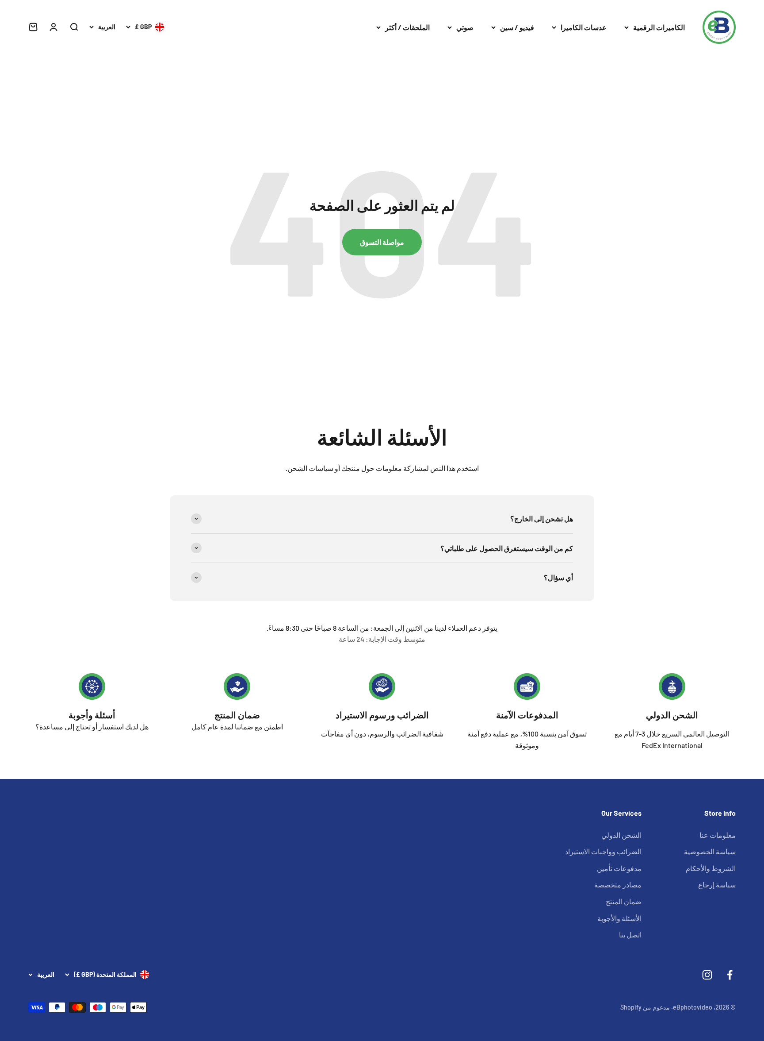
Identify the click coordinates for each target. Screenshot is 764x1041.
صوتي (465, 27)
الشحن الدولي (672, 714)
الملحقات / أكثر (407, 27)
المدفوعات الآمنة (527, 714)
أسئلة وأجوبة (92, 714)
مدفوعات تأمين (619, 868)
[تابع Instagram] (707, 975)
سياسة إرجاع (717, 884)
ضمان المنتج (237, 714)
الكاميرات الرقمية (659, 27)
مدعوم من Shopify (645, 1007)
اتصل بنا (630, 934)
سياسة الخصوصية (710, 851)
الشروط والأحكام (711, 868)
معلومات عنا (717, 835)
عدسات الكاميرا (584, 27)
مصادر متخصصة (618, 884)
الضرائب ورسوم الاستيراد (382, 714)
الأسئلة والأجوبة (619, 918)
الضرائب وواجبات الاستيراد (603, 851)
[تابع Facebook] (730, 975)
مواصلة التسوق (382, 242)
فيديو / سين (517, 27)
